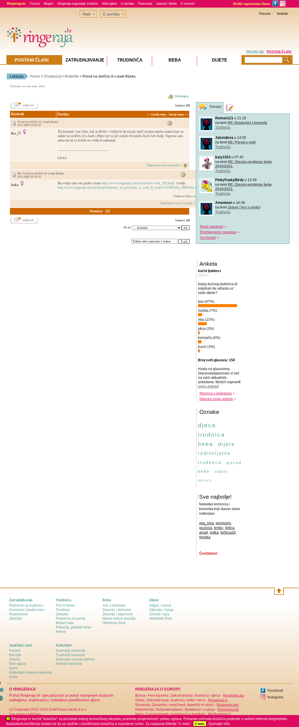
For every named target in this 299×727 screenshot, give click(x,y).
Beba (174, 59)
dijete (226, 444)
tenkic (218, 528)
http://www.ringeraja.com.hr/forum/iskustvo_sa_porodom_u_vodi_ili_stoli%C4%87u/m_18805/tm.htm (129, 187)
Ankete (282, 14)
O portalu (127, 3)
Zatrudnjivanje (84, 59)
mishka (205, 537)
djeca (207, 425)
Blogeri (48, 3)
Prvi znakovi (65, 605)
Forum (35, 76)
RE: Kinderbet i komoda (247, 123)
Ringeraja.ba (233, 695)
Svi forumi (208, 238)
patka (214, 532)
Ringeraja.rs (218, 700)
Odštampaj (181, 96)
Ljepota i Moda (166, 3)
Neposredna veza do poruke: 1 (164, 165)
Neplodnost (18, 614)
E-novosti (187, 3)
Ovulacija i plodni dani (26, 610)
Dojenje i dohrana (116, 610)
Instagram (275, 697)
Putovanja (145, 3)
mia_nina (206, 523)
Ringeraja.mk (228, 709)
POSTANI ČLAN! (279, 51)
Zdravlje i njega (161, 610)
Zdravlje (15, 618)
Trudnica (63, 610)
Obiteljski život (113, 623)
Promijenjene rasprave (218, 232)
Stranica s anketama (215, 393)
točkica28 (228, 532)
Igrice (13, 668)
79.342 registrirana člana (251, 4)
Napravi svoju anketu (216, 399)
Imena (61, 632)
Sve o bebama (114, 605)
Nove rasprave (211, 227)
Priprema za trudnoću (26, 605)
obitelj (205, 480)
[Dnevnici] (230, 108)
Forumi (35, 3)
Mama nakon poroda (118, 618)
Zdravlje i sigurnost (117, 614)
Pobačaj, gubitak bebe (73, 627)
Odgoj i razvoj (160, 605)
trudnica (211, 435)
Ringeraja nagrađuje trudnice (78, 3)
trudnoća (210, 462)
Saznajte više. (219, 724)
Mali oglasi (109, 3)
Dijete (219, 59)
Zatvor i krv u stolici (244, 207)
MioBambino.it (219, 714)
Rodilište (72, 76)
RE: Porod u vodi (241, 142)
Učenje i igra (159, 614)
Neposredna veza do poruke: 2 (177, 203)
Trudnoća (222, 127)
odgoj (221, 472)
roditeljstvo (214, 453)
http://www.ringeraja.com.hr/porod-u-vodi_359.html (138, 183)
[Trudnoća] (52, 76)
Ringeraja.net (227, 705)
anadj (203, 532)
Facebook (275, 691)
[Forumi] (203, 108)
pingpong (223, 523)
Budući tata (65, 623)
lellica (229, 528)
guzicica (205, 528)
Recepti (15, 655)
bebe (204, 471)
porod (234, 462)
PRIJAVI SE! (255, 51)
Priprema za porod (70, 618)
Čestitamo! (208, 553)
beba (205, 444)
